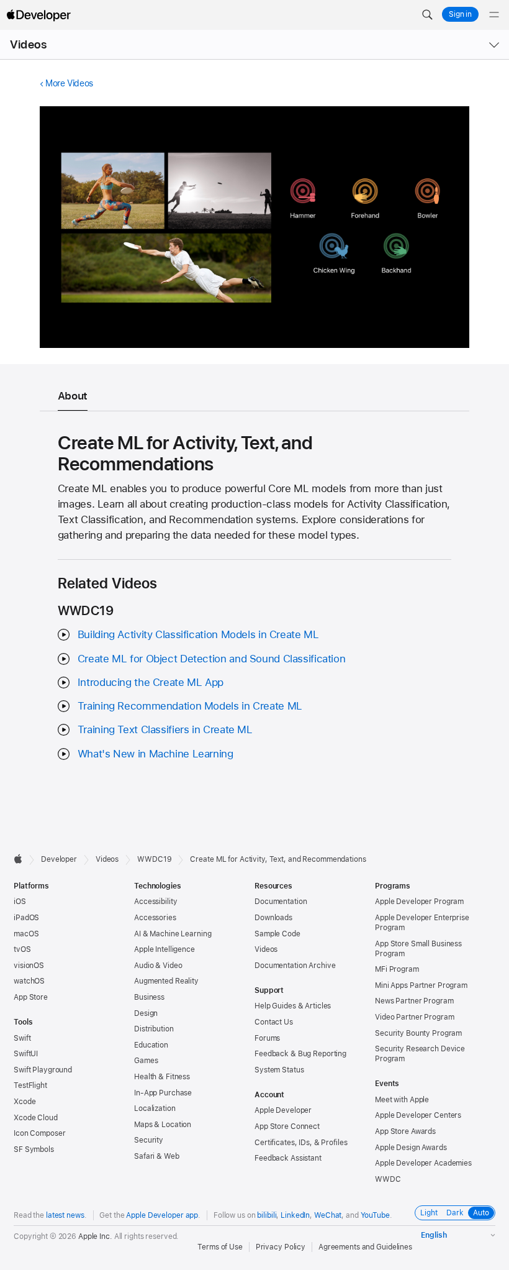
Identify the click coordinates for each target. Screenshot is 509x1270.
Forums (267, 1038)
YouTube (375, 1215)
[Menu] (494, 15)
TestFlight (30, 1085)
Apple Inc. (95, 1236)
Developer (59, 859)
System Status (279, 1070)
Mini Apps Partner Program (421, 985)
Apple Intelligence (164, 949)
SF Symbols (34, 1149)
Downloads (273, 917)
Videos (28, 44)
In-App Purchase (163, 1093)
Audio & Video (158, 965)
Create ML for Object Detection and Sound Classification (211, 658)
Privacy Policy (280, 1247)
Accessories (155, 917)
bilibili (266, 1215)
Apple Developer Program (419, 901)
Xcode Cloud (36, 1117)
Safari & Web (156, 1156)
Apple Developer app (162, 1215)
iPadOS (26, 917)
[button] (427, 15)
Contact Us (273, 1022)
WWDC (388, 1179)
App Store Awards (405, 1131)
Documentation (280, 901)
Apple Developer (283, 1110)
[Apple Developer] (38, 15)
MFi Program (397, 969)
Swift (22, 1038)
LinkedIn (295, 1215)
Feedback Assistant (288, 1158)
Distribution (154, 1029)
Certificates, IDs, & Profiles (301, 1142)
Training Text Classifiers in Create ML (165, 729)
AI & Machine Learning (172, 934)
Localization (155, 1108)
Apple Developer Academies (423, 1163)
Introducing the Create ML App (150, 682)
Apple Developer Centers (418, 1115)
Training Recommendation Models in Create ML (190, 706)
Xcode (24, 1101)
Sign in (460, 14)
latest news (65, 1215)
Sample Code (277, 934)
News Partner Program (414, 1001)
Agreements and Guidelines (365, 1247)
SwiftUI (26, 1053)
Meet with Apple (402, 1099)
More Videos (69, 83)
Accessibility (155, 901)
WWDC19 (154, 859)
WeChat (327, 1215)
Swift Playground (43, 1070)
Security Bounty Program (418, 1033)
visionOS (29, 965)
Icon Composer (39, 1133)
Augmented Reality (166, 981)
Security (148, 1140)
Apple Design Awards (411, 1147)
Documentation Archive (294, 965)
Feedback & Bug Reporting (300, 1053)
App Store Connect (287, 1126)
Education (151, 1045)
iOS (20, 901)
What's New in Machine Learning (155, 753)
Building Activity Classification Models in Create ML (198, 634)
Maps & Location (162, 1124)
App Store (31, 997)
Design (146, 1013)
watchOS (29, 981)
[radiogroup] (455, 1212)
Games (146, 1060)
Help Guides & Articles (292, 1006)
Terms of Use (220, 1247)
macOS (26, 934)
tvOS (22, 949)
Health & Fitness (162, 1076)
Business (149, 997)
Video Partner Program (414, 1017)
